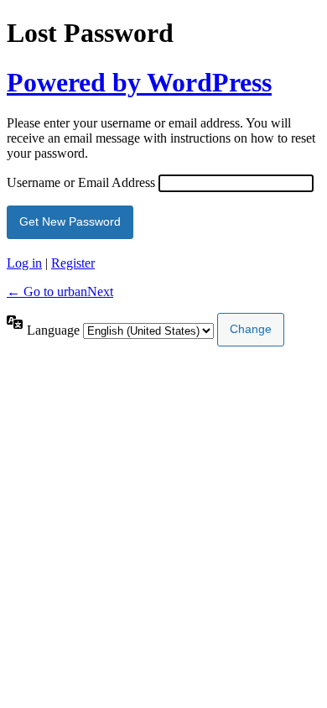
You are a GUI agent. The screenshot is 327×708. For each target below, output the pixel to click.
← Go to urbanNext (60, 291)
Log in (24, 263)
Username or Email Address (81, 182)
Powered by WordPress (139, 82)
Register (73, 263)
